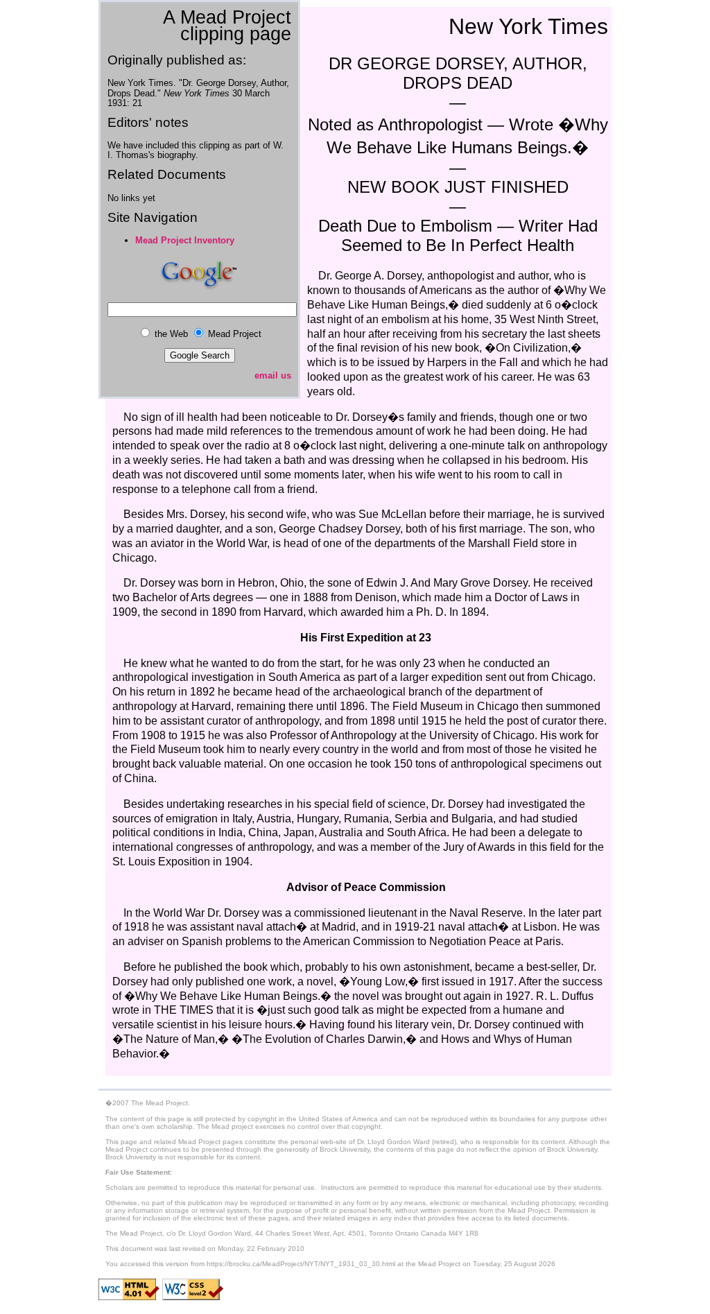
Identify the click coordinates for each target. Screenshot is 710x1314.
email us (272, 375)
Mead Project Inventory (184, 240)
